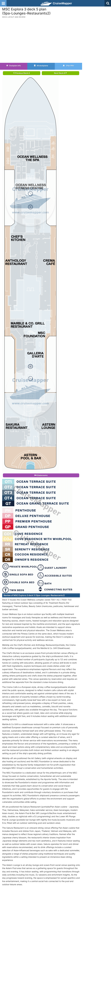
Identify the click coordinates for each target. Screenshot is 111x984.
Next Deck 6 (59, 73)
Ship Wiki (70, 66)
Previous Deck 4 (22, 73)
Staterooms (42, 475)
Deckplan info (15, 66)
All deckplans (42, 66)
